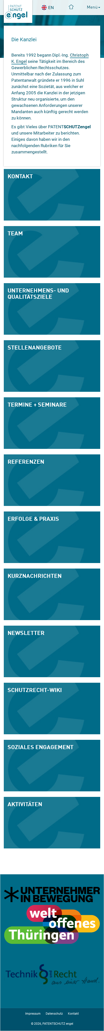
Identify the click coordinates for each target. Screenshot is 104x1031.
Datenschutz (54, 1013)
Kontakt (73, 1013)
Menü (92, 7)
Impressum (33, 1013)
